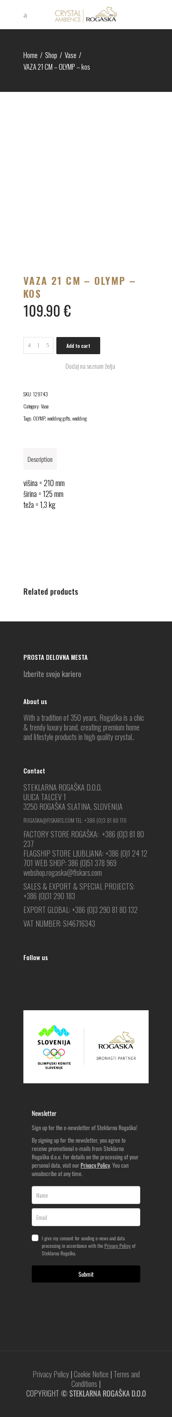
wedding (79, 418)
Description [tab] (40, 459)
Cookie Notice (91, 1374)
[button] (86, 366)
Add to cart (78, 345)
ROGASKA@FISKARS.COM (48, 820)
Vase (70, 55)
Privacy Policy (95, 1165)
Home (30, 55)
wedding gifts (58, 418)
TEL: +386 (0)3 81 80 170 (101, 820)
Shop (51, 55)
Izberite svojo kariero (52, 673)
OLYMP (39, 418)
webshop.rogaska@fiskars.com (62, 872)
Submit (86, 1274)
